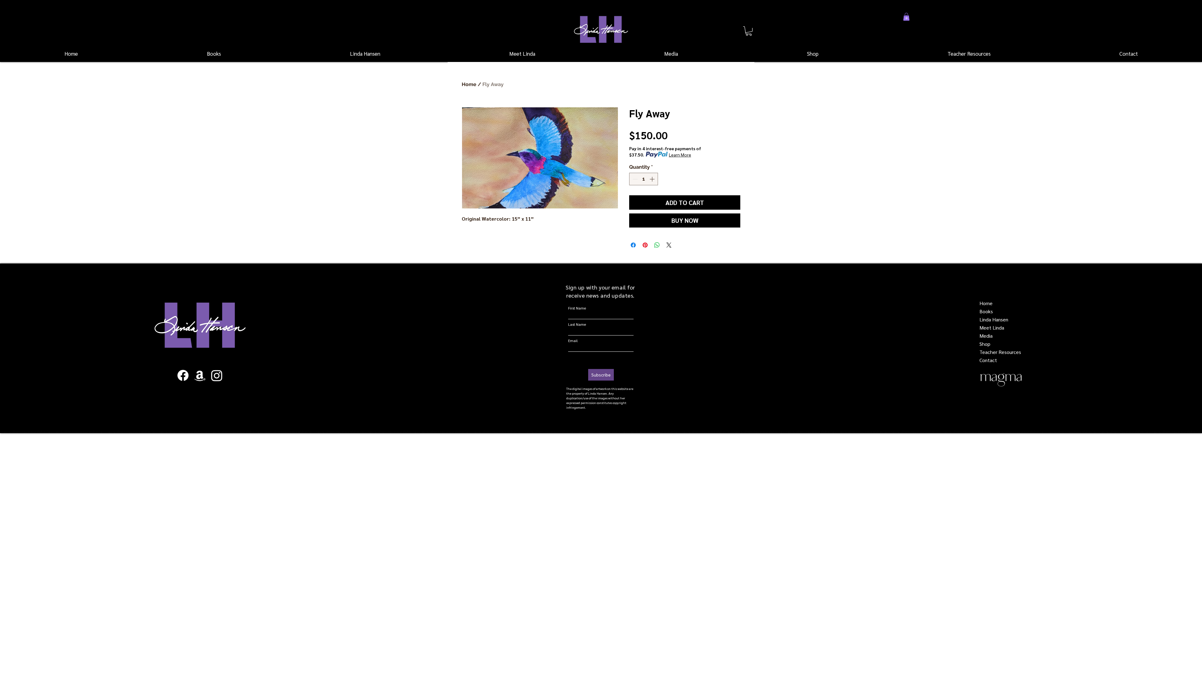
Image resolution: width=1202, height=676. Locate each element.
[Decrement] (634, 179)
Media (986, 335)
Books (986, 311)
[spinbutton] (643, 179)
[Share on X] (669, 245)
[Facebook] (183, 375)
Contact (988, 360)
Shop (984, 344)
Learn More (680, 154)
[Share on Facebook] (633, 245)
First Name (577, 308)
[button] (213, 53)
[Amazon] (200, 375)
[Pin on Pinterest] (645, 245)
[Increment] (652, 179)
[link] (748, 31)
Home (469, 84)
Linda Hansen (993, 319)
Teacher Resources (1000, 352)
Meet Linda (991, 327)
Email (573, 340)
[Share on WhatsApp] (657, 245)
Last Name (577, 324)
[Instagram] (216, 375)
